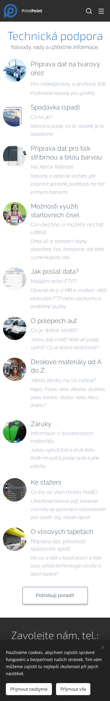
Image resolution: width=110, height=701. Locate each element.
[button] (88, 11)
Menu (101, 11)
